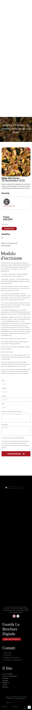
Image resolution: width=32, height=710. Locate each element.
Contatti (4, 685)
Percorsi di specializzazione (9, 676)
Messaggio (5, 424)
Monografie (5, 678)
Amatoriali (5, 680)
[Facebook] (14, 616)
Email (3, 404)
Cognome (4, 388)
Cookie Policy (15, 706)
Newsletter (5, 687)
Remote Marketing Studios (17, 702)
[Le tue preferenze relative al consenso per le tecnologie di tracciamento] (29, 707)
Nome (3, 380)
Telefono (4, 396)
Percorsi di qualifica (7, 674)
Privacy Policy (4, 706)
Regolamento (5, 682)
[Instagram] (17, 616)
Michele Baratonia (9, 206)
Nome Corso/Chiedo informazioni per (12, 411)
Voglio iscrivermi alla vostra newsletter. (13, 438)
